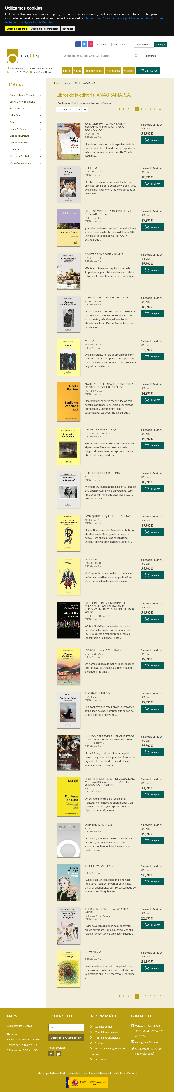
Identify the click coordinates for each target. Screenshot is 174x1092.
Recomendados (94, 70)
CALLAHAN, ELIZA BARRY (97, 433)
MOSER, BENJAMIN (94, 743)
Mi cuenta (101, 1059)
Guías (77, 70)
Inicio (57, 82)
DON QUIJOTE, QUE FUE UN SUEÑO (107, 516)
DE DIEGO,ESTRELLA (95, 869)
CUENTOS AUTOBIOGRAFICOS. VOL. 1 (109, 297)
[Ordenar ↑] (85, 109)
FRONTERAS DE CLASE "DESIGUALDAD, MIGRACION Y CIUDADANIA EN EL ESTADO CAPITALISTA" (110, 781)
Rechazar (67, 28)
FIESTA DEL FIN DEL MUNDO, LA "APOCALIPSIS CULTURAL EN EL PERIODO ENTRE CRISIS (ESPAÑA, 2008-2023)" (110, 607)
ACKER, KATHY (92, 520)
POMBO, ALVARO (93, 301)
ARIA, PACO (90, 696)
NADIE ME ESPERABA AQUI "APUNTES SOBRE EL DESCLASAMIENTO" (109, 385)
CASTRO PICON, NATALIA (97, 616)
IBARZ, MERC (91, 476)
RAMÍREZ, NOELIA (94, 390)
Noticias (129, 70)
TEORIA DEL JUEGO (97, 693)
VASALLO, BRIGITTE (94, 134)
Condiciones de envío (107, 1032)
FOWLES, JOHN (93, 563)
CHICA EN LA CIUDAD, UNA (102, 472)
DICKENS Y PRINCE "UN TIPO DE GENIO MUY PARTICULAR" (110, 212)
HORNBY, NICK (92, 218)
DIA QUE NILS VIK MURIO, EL (103, 649)
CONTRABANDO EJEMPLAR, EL (105, 254)
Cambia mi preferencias (45, 28)
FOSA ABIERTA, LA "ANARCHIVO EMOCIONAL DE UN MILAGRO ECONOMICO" (105, 127)
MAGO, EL (91, 559)
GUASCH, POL (92, 171)
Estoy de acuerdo (17, 28)
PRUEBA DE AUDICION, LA (101, 429)
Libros (67, 70)
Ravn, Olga (90, 956)
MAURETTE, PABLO (94, 258)
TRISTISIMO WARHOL (99, 865)
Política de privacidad (107, 1037)
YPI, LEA (89, 788)
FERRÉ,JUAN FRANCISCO (97, 915)
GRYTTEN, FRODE (94, 653)
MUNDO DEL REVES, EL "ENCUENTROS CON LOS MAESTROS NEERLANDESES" (109, 738)
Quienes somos (103, 1026)
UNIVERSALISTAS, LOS (98, 824)
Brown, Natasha (92, 828)
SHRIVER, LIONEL (93, 344)
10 (160, 109)
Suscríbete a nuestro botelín (66, 1037)
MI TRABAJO (93, 952)
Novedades (113, 70)
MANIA (89, 340)
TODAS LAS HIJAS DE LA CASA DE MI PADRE (107, 910)
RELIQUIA (91, 167)
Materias (100, 1042)
